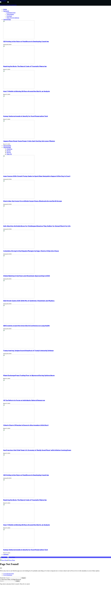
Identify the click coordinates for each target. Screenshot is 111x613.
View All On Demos (13, 18)
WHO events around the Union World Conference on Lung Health (26, 326)
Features (6, 11)
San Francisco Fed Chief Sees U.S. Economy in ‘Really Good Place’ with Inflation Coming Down (37, 450)
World (9, 151)
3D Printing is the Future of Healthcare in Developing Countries (26, 41)
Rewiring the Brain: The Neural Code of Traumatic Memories (25, 66)
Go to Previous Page (8, 573)
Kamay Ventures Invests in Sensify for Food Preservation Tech (25, 116)
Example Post (11, 13)
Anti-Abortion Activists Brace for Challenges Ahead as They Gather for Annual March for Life (36, 226)
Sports (9, 152)
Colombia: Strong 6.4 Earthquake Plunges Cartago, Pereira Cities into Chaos (31, 251)
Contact (9, 16)
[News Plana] (7, 557)
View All (9, 154)
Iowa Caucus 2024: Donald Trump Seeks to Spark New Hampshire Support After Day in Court (36, 176)
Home (5, 9)
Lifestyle (9, 149)
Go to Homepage (7, 575)
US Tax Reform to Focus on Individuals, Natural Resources (24, 400)
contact (6, 554)
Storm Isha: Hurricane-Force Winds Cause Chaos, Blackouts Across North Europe (32, 201)
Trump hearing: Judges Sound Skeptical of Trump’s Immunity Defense (28, 350)
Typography (10, 14)
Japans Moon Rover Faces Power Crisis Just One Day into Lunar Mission (29, 141)
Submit (17, 581)
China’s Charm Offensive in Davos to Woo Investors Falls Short (26, 425)
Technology (7, 19)
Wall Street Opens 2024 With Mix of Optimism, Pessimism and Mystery (28, 301)
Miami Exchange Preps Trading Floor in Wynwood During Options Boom (29, 375)
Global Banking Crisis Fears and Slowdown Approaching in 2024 (26, 276)
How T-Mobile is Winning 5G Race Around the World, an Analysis (26, 91)
